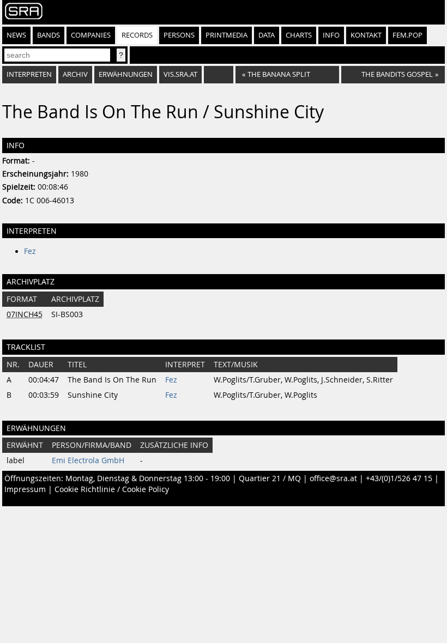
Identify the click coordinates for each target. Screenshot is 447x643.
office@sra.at (333, 478)
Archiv (75, 74)
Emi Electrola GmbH (88, 460)
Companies (91, 35)
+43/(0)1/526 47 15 (399, 478)
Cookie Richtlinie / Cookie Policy (112, 489)
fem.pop (407, 35)
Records (137, 35)
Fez (30, 251)
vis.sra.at (180, 74)
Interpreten (29, 74)
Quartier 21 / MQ (270, 478)
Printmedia (226, 35)
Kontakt (366, 35)
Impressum (25, 489)
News (16, 35)
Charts (299, 35)
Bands (48, 35)
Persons (179, 35)
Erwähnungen (126, 74)
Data (266, 35)
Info (331, 35)
